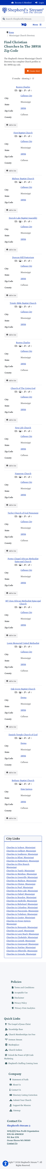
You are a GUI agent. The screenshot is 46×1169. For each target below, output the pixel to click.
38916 (23, 108)
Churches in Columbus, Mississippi (22, 907)
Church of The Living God (23, 388)
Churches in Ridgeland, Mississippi (22, 904)
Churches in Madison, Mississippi (21, 881)
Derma (23, 697)
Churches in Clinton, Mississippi (20, 884)
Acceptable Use (21, 993)
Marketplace (13, 1045)
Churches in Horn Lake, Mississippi (22, 891)
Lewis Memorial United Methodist (23, 643)
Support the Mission (22, 1105)
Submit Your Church (22, 1100)
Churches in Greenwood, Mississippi (22, 944)
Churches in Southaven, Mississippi (22, 854)
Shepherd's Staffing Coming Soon (23, 1063)
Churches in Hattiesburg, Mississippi (22, 861)
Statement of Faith (20, 1079)
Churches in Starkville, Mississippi (21, 901)
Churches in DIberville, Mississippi (21, 951)
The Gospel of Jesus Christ (19, 1024)
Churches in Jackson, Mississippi (20, 847)
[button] (5, 1163)
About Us (17, 1085)
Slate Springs (26, 789)
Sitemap (16, 1110)
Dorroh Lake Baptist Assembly (23, 218)
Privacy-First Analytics (25, 1008)
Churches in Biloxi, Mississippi (20, 857)
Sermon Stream (15, 1040)
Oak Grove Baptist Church (23, 689)
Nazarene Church (23, 473)
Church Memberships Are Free (22, 1034)
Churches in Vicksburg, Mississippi (21, 914)
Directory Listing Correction (25, 1095)
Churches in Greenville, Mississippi (22, 877)
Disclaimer (19, 998)
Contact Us (16, 1090)
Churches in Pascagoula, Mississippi (22, 911)
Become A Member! (23, 3)
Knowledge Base (16, 1029)
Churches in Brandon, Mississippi (21, 897)
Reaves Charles (23, 87)
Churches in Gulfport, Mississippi (21, 851)
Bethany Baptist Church (23, 780)
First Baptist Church (23, 133)
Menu (36, 25)
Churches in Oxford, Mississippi (20, 894)
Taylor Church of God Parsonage (23, 513)
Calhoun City (26, 96)
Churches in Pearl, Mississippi (19, 887)
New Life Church (23, 428)
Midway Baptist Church (23, 178)
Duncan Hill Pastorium (23, 257)
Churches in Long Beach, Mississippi (22, 934)
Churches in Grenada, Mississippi (21, 954)
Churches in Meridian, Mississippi (21, 874)
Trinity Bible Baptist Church (23, 303)
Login (41, 3)
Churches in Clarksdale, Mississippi (22, 937)
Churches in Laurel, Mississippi (20, 931)
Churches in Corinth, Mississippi (20, 941)
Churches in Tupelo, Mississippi (20, 871)
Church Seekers (15, 1050)
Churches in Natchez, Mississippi (21, 947)
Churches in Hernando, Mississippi (22, 927)
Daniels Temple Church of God (23, 735)
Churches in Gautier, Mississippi (20, 917)
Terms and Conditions (24, 987)
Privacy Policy (20, 1003)
